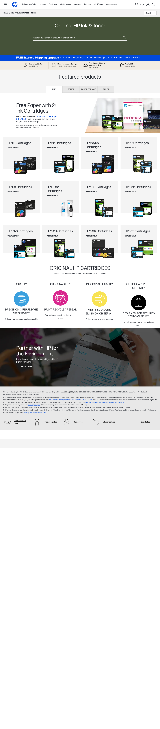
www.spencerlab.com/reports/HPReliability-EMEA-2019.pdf (104, 402)
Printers (87, 4)
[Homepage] (15, 4)
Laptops (42, 4)
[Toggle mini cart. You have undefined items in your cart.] (153, 4)
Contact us (77, 422)
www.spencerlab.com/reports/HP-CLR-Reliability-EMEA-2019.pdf (70, 400)
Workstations (65, 4)
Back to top (145, 422)
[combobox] (150, 13)
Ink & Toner (98, 4)
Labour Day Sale (29, 4)
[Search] (136, 4)
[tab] (54, 89)
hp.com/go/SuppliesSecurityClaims (34, 413)
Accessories (111, 4)
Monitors (77, 4)
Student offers (109, 422)
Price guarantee (50, 422)
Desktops (53, 4)
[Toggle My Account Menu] (148, 4)
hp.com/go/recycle (34, 405)
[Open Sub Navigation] (5, 4)
